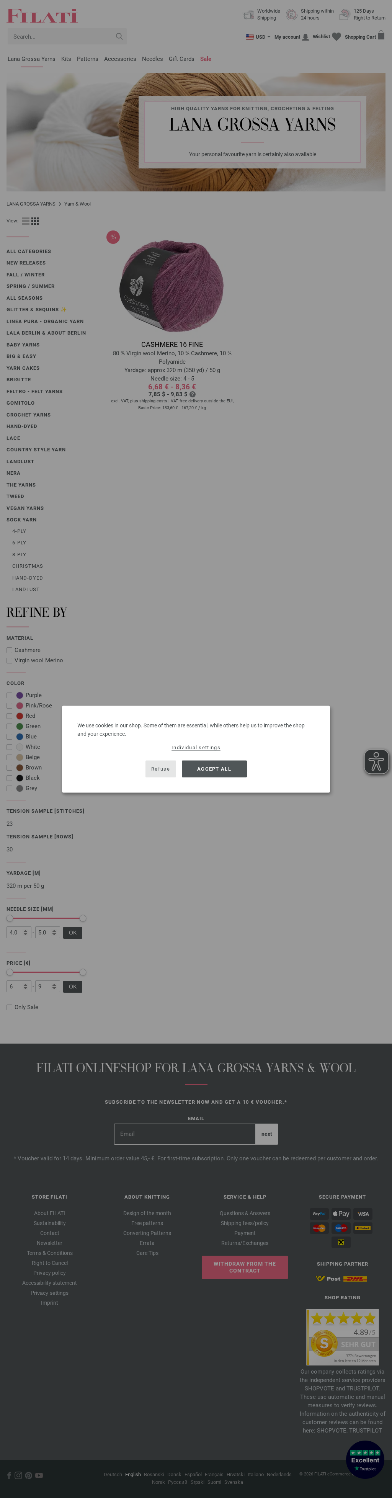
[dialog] (196, 749)
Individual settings (196, 747)
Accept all (214, 769)
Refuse (160, 769)
